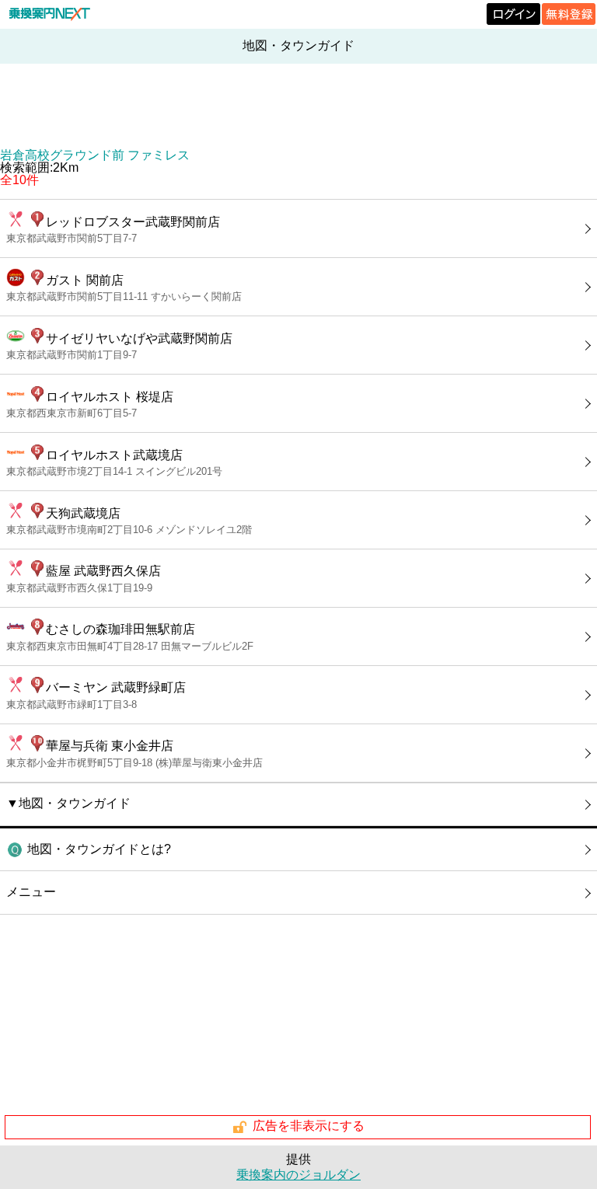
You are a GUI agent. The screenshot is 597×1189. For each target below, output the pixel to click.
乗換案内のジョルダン (298, 1174)
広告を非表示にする (309, 1126)
